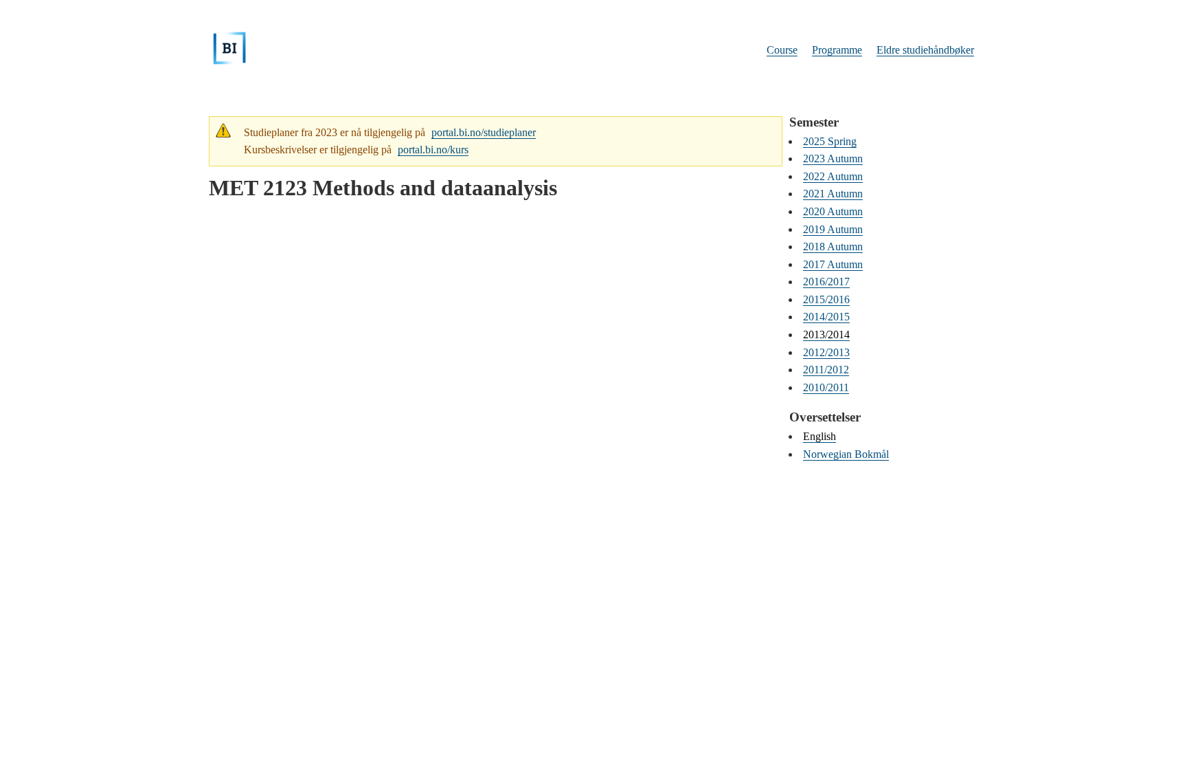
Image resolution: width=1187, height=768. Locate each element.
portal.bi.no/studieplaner (483, 132)
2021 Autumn (833, 193)
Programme (837, 50)
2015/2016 (826, 299)
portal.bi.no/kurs (433, 149)
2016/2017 (826, 281)
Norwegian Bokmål (846, 454)
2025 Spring (830, 141)
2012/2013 (826, 352)
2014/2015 (826, 316)
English (819, 436)
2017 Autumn (833, 264)
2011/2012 (826, 369)
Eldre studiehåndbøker (925, 50)
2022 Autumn (833, 176)
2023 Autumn (833, 158)
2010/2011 (826, 387)
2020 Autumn (833, 211)
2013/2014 (826, 334)
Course (782, 50)
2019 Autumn (833, 229)
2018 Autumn (833, 246)
